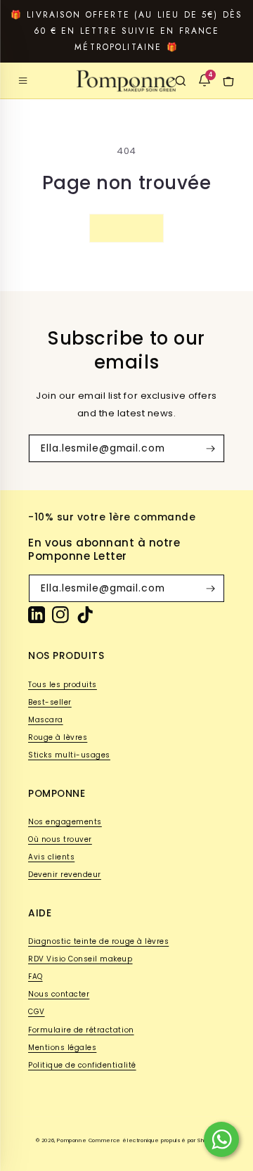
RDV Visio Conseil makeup (80, 959)
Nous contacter (58, 994)
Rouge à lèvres (57, 737)
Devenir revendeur (64, 874)
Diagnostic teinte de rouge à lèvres (98, 941)
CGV (36, 1011)
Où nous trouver (60, 839)
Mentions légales (62, 1047)
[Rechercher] (181, 81)
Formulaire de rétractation (81, 1030)
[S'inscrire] (210, 448)
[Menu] (23, 81)
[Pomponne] (126, 81)
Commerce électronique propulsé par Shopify (153, 1140)
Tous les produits (62, 684)
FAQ (35, 976)
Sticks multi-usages (69, 755)
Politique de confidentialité (82, 1065)
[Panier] (228, 81)
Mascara (45, 720)
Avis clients (51, 857)
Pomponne (71, 1140)
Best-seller (50, 702)
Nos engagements (65, 822)
